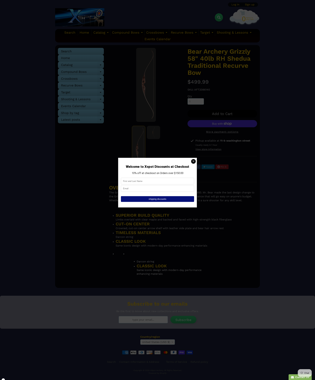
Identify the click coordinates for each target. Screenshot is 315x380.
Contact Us (301, 377)
